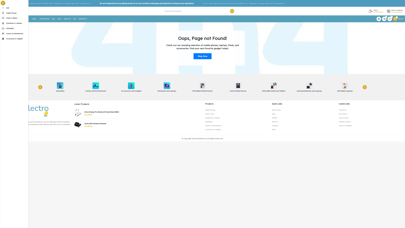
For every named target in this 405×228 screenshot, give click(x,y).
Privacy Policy (343, 118)
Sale (53, 19)
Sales (274, 129)
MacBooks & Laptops (212, 118)
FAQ (74, 19)
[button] (365, 87)
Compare (275, 125)
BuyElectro (201, 139)
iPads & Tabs (209, 114)
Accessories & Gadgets (213, 129)
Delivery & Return (345, 122)
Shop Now (202, 56)
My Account (343, 114)
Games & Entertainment (213, 125)
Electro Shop (44, 19)
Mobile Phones (210, 110)
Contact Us (82, 19)
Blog (59, 19)
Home (34, 19)
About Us (67, 19)
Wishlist (274, 118)
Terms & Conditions (345, 125)
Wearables (208, 122)
